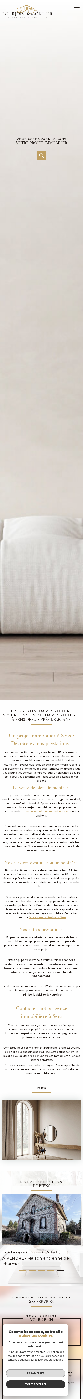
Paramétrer (35, 1373)
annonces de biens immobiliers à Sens (48, 811)
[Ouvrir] (41, 155)
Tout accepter (36, 1384)
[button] (22, 1270)
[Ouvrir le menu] (78, 7)
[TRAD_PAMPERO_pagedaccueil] (27, 17)
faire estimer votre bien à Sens (47, 917)
